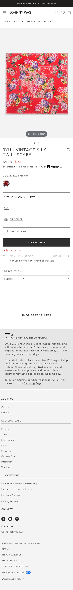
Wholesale (6, 467)
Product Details (16, 279)
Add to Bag (36, 242)
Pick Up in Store (21, 256)
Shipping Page (32, 383)
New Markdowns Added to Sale (36, 3)
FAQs (4, 445)
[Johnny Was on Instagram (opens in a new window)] (10, 519)
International (7, 462)
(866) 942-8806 (16, 532)
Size (19, 197)
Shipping (6, 451)
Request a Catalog (10, 495)
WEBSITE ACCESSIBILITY (13, 579)
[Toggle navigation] (4, 12)
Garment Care (8, 456)
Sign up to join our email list (15, 489)
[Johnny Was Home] (20, 12)
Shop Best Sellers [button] (37, 315)
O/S (6, 207)
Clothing (7, 21)
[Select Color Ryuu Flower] (6, 183)
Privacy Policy (9, 561)
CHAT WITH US (18, 231)
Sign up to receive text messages (18, 484)
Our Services (7, 526)
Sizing (4, 434)
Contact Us (6, 412)
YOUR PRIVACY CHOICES (13, 573)
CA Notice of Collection (15, 567)
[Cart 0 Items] (69, 12)
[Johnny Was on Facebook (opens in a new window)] (3, 519)
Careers (5, 407)
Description (13, 271)
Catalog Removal (10, 501)
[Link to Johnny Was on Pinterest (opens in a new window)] (17, 519)
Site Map (6, 549)
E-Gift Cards (7, 440)
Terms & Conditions (12, 555)
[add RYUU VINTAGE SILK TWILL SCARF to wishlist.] (68, 150)
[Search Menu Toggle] (57, 12)
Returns (5, 429)
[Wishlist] (63, 12)
